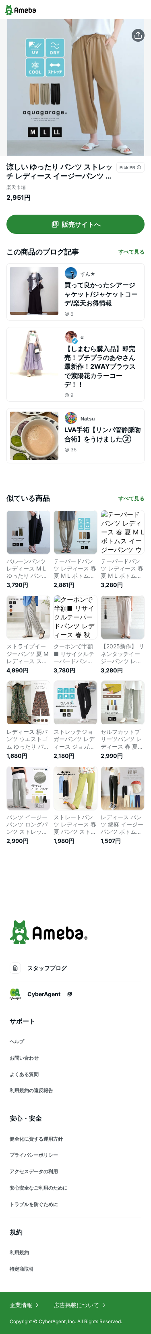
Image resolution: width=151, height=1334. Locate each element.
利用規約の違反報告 (31, 1090)
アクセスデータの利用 (34, 1171)
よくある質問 (24, 1074)
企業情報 (21, 1305)
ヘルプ (17, 1041)
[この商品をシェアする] (138, 35)
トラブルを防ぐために (34, 1204)
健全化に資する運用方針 (36, 1139)
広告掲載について (76, 1305)
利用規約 (19, 1252)
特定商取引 (22, 1269)
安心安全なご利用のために (39, 1188)
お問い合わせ (24, 1058)
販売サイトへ (81, 224)
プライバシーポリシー (34, 1155)
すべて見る (131, 251)
